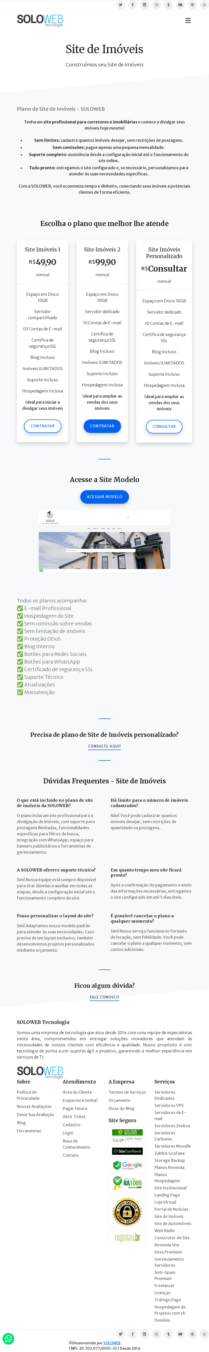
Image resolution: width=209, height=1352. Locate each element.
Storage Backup (169, 1160)
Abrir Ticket (74, 1116)
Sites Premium (168, 1252)
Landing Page (167, 1195)
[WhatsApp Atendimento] (8, 1338)
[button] (104, 540)
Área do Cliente (77, 1092)
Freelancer (164, 1285)
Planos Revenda (169, 1167)
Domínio (162, 1320)
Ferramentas (29, 1130)
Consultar (164, 426)
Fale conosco (104, 997)
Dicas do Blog (121, 1108)
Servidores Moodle (172, 1146)
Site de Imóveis (169, 1216)
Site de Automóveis (172, 1223)
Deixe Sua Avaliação (35, 1114)
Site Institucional (170, 1187)
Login (68, 1132)
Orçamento (119, 1100)
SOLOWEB (112, 1343)
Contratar (43, 426)
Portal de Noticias (171, 1209)
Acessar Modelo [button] (104, 497)
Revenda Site (166, 1244)
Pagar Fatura (75, 1108)
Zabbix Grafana (169, 1153)
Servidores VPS (169, 1105)
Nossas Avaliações (34, 1106)
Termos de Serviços (127, 1092)
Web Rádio (164, 1230)
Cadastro (72, 1124)
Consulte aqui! (104, 746)
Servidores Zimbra (172, 1125)
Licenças (162, 1292)
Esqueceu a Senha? (80, 1100)
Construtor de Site (172, 1237)
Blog (21, 1122)
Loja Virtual (165, 1202)
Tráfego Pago (167, 1299)
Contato (71, 1155)
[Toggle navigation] (188, 20)
